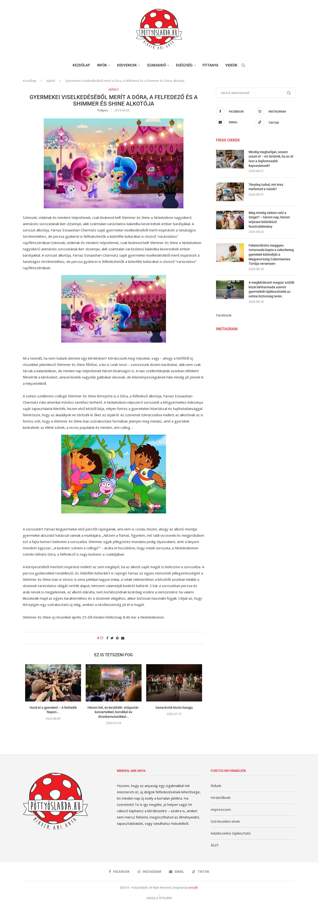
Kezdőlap (81, 65)
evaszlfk (193, 888)
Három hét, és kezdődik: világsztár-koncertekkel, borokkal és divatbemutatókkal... (113, 712)
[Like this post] (101, 638)
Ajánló (50, 81)
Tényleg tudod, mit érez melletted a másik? (266, 187)
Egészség (184, 65)
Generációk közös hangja (174, 707)
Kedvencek (127, 65)
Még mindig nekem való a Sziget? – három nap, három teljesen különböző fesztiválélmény (269, 219)
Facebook (223, 315)
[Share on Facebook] (107, 638)
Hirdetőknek (220, 797)
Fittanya (210, 65)
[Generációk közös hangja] (174, 682)
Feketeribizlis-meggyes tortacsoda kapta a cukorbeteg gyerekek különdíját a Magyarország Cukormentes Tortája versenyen (271, 254)
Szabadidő (156, 65)
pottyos (103, 110)
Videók (231, 65)
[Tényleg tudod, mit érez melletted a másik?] (230, 191)
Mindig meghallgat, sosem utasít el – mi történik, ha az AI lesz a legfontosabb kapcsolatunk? (271, 159)
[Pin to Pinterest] (117, 638)
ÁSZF (215, 845)
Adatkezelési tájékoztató (231, 833)
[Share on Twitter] (112, 638)
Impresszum (221, 809)
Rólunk (216, 785)
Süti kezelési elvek (225, 821)
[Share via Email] (122, 638)
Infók (102, 65)
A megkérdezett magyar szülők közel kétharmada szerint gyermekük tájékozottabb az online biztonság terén (271, 289)
